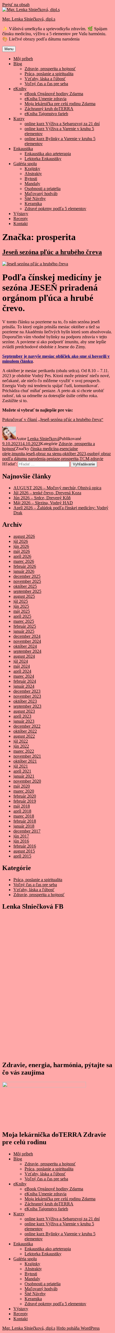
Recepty (20, 218)
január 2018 (23, 826)
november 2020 (27, 781)
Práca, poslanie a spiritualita (49, 73)
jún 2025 (21, 606)
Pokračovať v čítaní (52, 419)
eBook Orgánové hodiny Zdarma (54, 93)
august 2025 (24, 596)
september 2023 (27, 706)
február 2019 (24, 801)
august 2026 (24, 536)
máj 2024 (21, 666)
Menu (8, 49)
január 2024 (23, 686)
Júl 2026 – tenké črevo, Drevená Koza (47, 492)
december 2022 (26, 726)
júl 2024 (20, 661)
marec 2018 (23, 816)
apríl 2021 (22, 771)
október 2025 (25, 586)
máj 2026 (21, 551)
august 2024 (24, 656)
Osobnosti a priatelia (43, 188)
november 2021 (27, 756)
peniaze (53, 458)
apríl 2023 (22, 716)
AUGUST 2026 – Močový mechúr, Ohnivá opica (57, 487)
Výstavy (20, 213)
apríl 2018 (22, 811)
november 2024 (27, 641)
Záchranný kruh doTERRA (49, 108)
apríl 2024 (22, 671)
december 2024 (26, 636)
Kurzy (19, 118)
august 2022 (24, 736)
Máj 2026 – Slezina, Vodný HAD (43, 502)
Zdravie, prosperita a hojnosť (50, 68)
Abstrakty (33, 173)
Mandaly (32, 183)
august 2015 (24, 851)
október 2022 (25, 731)
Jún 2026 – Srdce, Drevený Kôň (42, 497)
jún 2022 (21, 746)
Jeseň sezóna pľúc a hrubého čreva (52, 252)
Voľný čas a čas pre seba (46, 83)
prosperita (69, 458)
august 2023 (24, 711)
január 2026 (23, 571)
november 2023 (27, 696)
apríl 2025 (22, 616)
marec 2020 (23, 791)
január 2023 (23, 721)
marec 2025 (23, 621)
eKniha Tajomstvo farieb (46, 113)
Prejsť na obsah (16, 4)
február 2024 (24, 681)
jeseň (30, 453)
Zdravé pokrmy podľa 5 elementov (55, 208)
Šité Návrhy (35, 198)
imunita (18, 453)
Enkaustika (23, 148)
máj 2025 (21, 611)
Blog (17, 63)
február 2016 (24, 846)
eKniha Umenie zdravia (45, 98)
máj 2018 (21, 806)
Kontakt (20, 223)
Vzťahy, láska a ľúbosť (45, 78)
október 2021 (25, 761)
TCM (84, 458)
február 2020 (24, 796)
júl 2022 (20, 741)
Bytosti (31, 178)
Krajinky (32, 168)
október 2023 (74, 453)
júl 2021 (20, 766)
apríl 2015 (22, 856)
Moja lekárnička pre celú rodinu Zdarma (60, 103)
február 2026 (24, 566)
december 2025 (26, 576)
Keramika (33, 203)
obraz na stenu (48, 453)
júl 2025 (20, 601)
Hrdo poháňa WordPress (78, 1328)
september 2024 (27, 651)
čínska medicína (44, 448)
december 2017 (26, 831)
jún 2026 (21, 546)
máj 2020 (21, 786)
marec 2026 (23, 561)
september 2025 (27, 591)
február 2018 (24, 821)
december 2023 (26, 691)
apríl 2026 (22, 556)
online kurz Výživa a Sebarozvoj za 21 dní (62, 123)
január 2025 (23, 631)
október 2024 (25, 646)
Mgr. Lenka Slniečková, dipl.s (28, 19)
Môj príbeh (23, 58)
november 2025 (27, 581)
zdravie (96, 458)
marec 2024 (23, 676)
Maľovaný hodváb (41, 193)
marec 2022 (23, 751)
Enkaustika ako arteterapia (48, 153)
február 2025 (24, 626)
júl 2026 (20, 541)
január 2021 (23, 776)
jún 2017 (21, 836)
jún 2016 (21, 841)
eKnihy (20, 88)
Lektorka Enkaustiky (43, 158)
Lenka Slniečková (43, 438)
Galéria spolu (25, 163)
